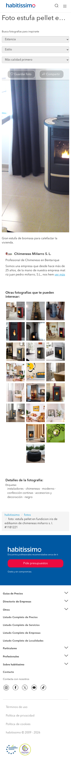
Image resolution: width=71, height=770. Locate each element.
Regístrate (8, 656)
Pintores (7, 628)
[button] (35, 593)
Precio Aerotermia (13, 601)
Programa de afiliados (15, 676)
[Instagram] (6, 687)
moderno (48, 488)
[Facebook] (15, 687)
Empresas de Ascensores (17, 606)
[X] (24, 687)
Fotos (6, 621)
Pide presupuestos (35, 763)
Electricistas (9, 631)
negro (29, 497)
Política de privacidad (20, 715)
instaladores (15, 488)
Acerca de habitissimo (16, 669)
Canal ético (9, 672)
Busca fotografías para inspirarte (20, 31)
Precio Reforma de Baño (17, 598)
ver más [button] (60, 274)
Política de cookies (18, 724)
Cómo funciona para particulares (22, 653)
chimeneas (33, 488)
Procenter (8, 625)
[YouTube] (34, 687)
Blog (6, 614)
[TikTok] (43, 687)
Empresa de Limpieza (15, 610)
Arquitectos (9, 639)
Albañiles (8, 635)
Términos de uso (16, 707)
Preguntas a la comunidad (18, 618)
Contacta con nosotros (16, 679)
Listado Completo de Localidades (23, 641)
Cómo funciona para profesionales (23, 661)
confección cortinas (20, 493)
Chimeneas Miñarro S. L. (32, 254)
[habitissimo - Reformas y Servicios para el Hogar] (16, 6)
